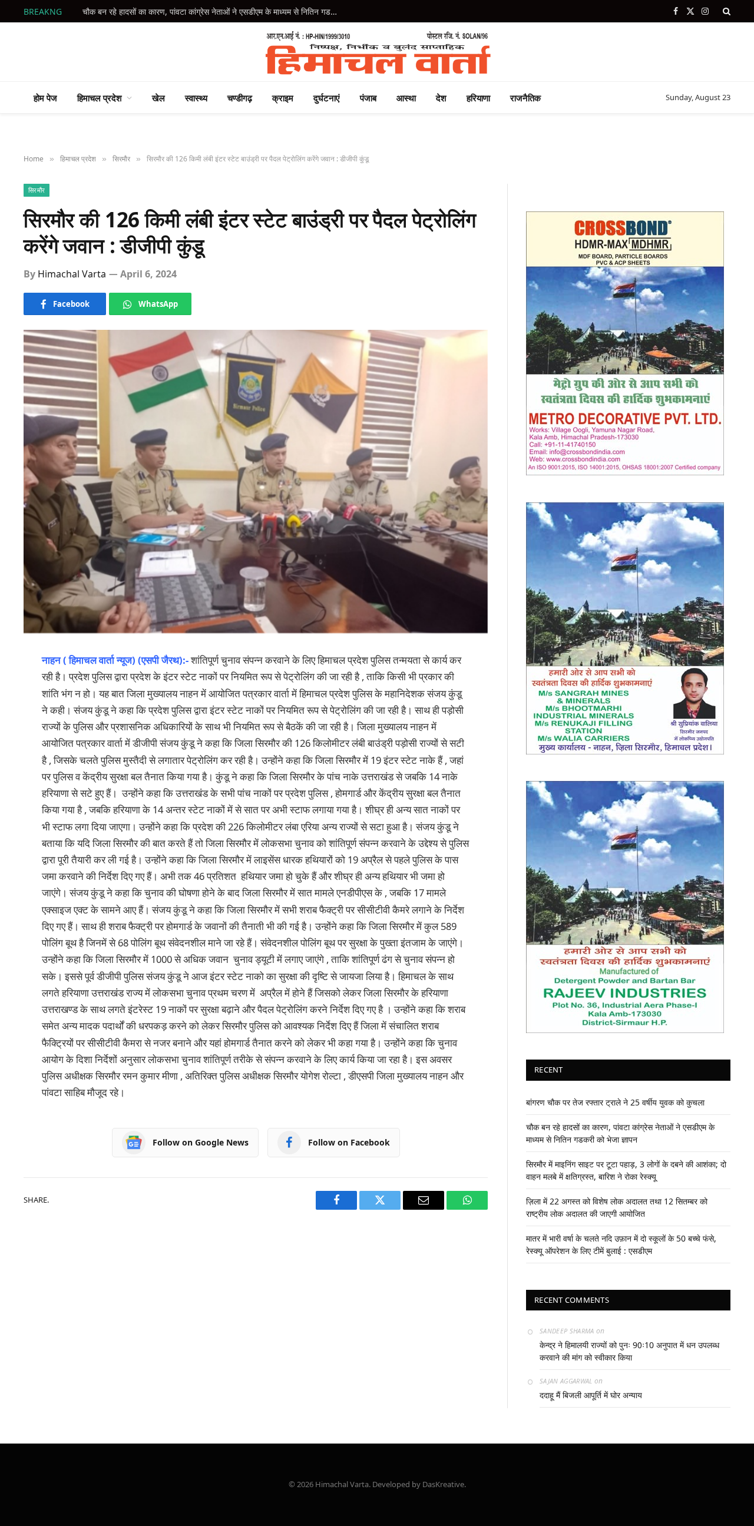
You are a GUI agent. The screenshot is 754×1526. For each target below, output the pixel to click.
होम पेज (45, 98)
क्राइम (282, 98)
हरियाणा (478, 98)
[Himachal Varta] (377, 51)
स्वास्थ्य (196, 98)
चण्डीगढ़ (239, 98)
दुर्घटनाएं (326, 98)
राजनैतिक (525, 98)
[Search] (725, 11)
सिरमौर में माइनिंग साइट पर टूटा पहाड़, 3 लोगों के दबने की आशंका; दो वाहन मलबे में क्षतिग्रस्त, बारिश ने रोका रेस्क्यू (215, 11)
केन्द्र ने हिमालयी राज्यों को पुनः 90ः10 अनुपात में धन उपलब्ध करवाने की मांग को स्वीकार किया (629, 1351)
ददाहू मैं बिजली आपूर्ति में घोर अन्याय (591, 1395)
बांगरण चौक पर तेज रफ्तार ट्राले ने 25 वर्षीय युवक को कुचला (615, 1102)
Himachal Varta (72, 273)
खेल (158, 98)
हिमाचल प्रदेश (99, 98)
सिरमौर (36, 190)
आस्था (406, 98)
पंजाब (368, 98)
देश (441, 98)
